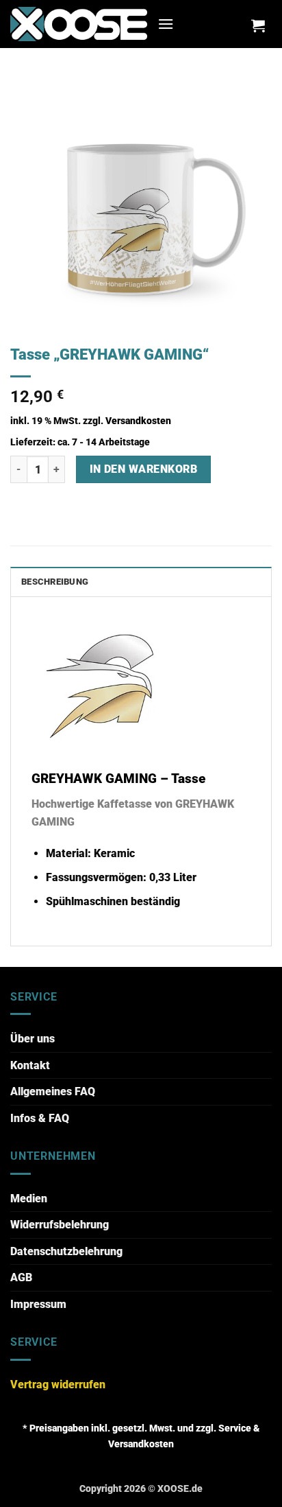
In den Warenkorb (143, 469)
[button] (165, 23)
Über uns (32, 1038)
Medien (28, 1198)
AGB (21, 1277)
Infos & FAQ (39, 1118)
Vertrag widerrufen (57, 1384)
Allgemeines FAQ (52, 1091)
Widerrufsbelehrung (59, 1224)
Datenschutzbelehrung (66, 1251)
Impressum (38, 1304)
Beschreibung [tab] (54, 581)
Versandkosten (138, 421)
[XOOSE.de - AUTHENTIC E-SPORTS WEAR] (78, 23)
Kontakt (30, 1065)
